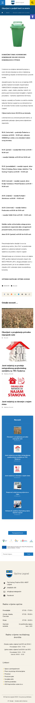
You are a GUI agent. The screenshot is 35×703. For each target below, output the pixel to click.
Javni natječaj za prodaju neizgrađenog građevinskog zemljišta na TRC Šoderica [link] (17, 457)
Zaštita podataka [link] (10, 682)
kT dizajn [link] (10, 701)
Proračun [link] (7, 674)
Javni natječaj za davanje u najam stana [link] (17, 475)
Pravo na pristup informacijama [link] (15, 671)
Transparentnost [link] (17, 533)
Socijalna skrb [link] (9, 679)
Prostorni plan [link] (9, 676)
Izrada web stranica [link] (21, 701)
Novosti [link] (15, 285)
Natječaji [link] (6, 374)
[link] (32, 16)
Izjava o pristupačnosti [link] (12, 669)
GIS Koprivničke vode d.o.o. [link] (14, 684)
